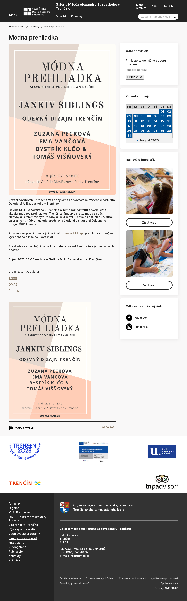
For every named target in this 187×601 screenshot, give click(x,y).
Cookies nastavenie (70, 578)
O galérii (61, 16)
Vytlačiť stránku (24, 427)
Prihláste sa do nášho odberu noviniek (146, 62)
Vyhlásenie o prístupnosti (164, 578)
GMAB (13, 284)
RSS (154, 6)
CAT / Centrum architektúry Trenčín (27, 518)
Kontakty (76, 16)
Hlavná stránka (16, 26)
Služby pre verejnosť (23, 538)
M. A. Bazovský (19, 512)
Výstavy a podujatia (22, 529)
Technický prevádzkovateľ (74, 583)
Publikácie (16, 551)
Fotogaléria (16, 542)
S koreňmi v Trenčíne (23, 525)
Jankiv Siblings (73, 233)
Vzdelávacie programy (24, 533)
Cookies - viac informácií (132, 578)
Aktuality (34, 26)
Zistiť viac (149, 222)
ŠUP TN (14, 291)
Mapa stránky (141, 6)
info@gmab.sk (80, 556)
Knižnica (14, 560)
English (168, 6)
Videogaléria (17, 547)
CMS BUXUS (171, 588)
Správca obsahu (169, 583)
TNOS (13, 278)
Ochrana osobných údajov (100, 578)
